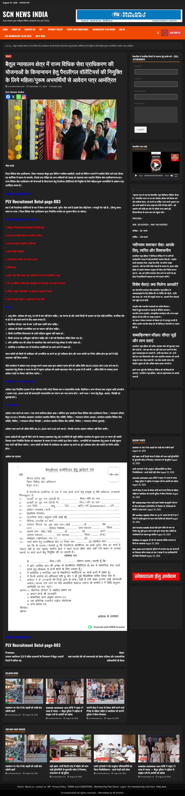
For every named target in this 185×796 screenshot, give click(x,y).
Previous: (34, 656)
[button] (156, 165)
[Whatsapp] (18, 96)
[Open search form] (158, 32)
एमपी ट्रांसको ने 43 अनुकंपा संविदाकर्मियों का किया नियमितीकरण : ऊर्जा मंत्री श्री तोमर (151, 470)
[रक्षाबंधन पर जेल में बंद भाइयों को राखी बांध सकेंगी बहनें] (24, 691)
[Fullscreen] (176, 175)
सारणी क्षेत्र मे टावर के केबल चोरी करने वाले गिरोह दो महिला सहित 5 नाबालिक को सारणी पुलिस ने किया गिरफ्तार (105, 711)
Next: (96, 656)
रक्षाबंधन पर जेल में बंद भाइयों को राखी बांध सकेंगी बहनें (23, 709)
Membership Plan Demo (104, 29)
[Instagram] (24, 96)
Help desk (40, 36)
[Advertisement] (156, 412)
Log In (122, 29)
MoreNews (103, 792)
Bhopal (55, 759)
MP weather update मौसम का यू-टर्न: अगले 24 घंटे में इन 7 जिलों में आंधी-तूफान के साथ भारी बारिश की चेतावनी (155, 516)
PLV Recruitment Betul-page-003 (32, 201)
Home (5, 29)
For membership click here (18, 36)
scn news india (25, 14)
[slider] (154, 175)
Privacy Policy (55, 29)
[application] (156, 165)
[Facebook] (8, 96)
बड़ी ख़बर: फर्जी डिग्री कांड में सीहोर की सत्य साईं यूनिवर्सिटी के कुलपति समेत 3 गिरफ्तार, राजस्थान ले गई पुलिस (155, 458)
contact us (30, 29)
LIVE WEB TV (175, 32)
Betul (8, 56)
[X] (13, 96)
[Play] (136, 175)
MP (40, 29)
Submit (141, 129)
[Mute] (171, 175)
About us (16, 29)
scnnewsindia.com (16, 86)
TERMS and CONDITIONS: (78, 29)
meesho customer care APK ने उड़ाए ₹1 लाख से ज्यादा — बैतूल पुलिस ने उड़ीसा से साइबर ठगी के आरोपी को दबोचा (64, 711)
